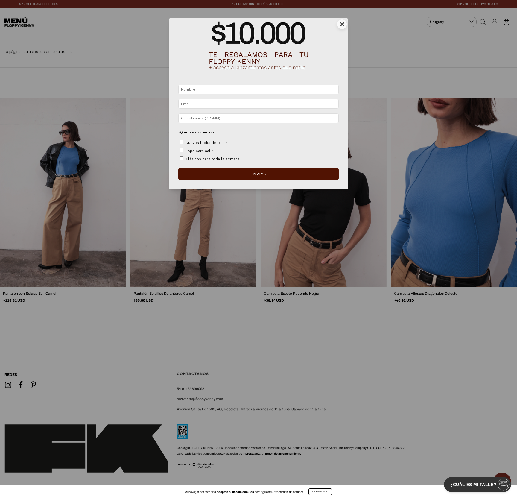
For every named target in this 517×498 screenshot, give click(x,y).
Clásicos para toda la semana (213, 159)
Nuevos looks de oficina (207, 143)
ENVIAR (258, 173)
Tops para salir (199, 151)
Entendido (320, 491)
